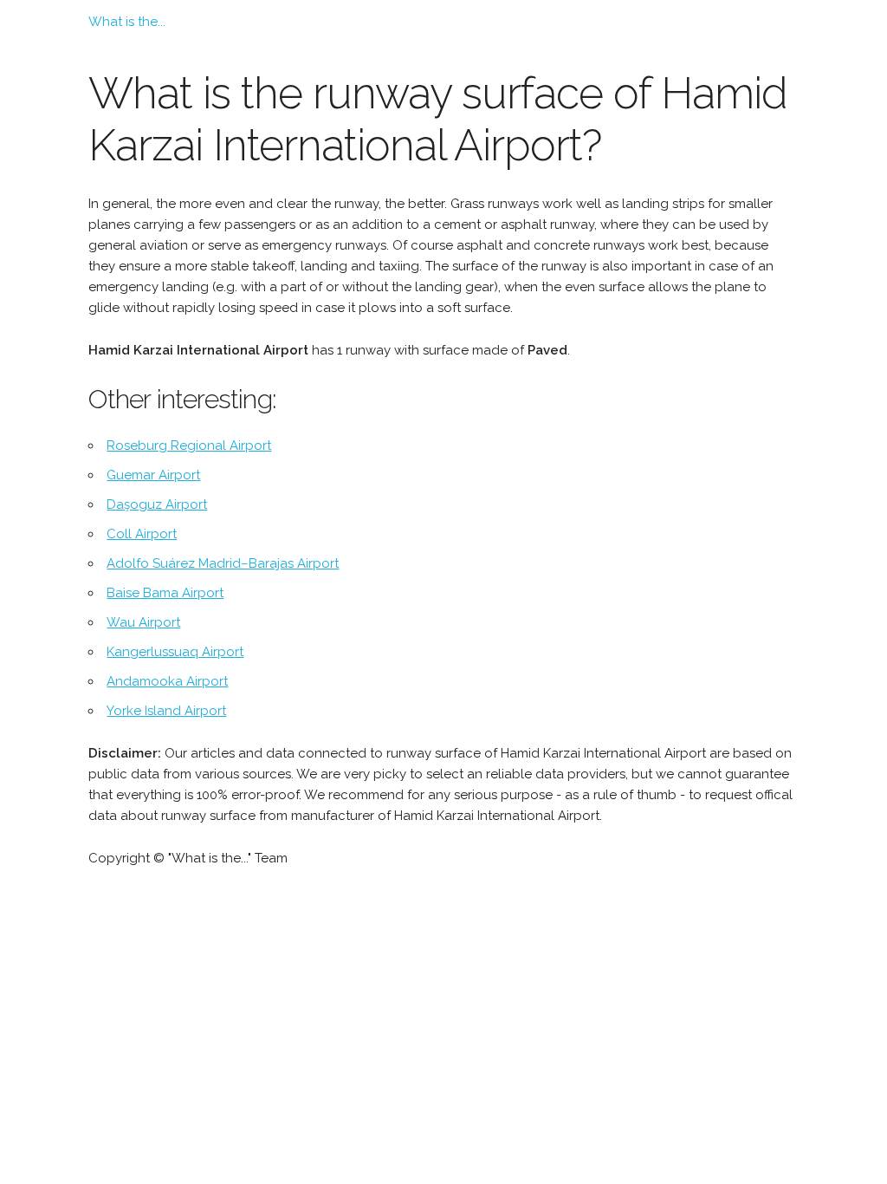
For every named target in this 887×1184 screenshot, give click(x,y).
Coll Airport (142, 534)
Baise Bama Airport (165, 593)
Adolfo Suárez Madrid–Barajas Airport (223, 563)
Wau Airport (143, 622)
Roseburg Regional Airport (189, 445)
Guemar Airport (153, 475)
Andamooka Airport (167, 681)
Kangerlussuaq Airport (175, 652)
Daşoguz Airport (157, 504)
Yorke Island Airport (166, 711)
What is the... (126, 21)
